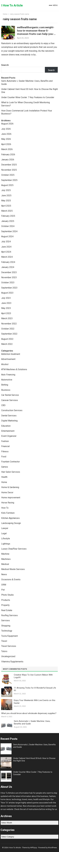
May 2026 (6, 139)
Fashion (5, 441)
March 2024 (7, 257)
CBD (3, 405)
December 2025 (9, 164)
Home (5, 14)
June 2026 (6, 134)
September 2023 (9, 287)
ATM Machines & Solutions (14, 369)
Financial (5, 446)
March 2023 (7, 318)
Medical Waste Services (13, 569)
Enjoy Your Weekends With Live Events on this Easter (34, 701)
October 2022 (7, 328)
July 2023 (6, 298)
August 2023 (7, 292)
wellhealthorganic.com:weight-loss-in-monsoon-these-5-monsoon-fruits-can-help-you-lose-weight (35, 32)
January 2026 (7, 159)
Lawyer (4, 528)
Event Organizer (8, 436)
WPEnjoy (33, 848)
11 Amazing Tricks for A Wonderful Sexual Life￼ (35, 689)
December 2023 (9, 272)
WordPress (52, 848)
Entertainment (7, 431)
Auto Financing (8, 374)
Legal (4, 533)
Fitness (5, 451)
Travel (4, 641)
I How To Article (12, 5)
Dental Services (8, 415)
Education (6, 426)
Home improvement (10, 497)
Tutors (4, 651)
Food (3, 456)
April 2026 (6, 144)
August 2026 (7, 123)
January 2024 (7, 267)
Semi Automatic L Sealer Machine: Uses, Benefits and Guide (32, 722)
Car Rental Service (10, 395)
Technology (6, 630)
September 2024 (9, 231)
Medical (5, 564)
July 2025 (6, 190)
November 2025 (9, 170)
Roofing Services (9, 615)
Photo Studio (7, 595)
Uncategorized (8, 656)
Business (5, 390)
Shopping (5, 625)
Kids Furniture (8, 513)
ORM (3, 584)
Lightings (5, 543)
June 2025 (6, 195)
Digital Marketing (9, 420)
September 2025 (9, 180)
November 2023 (9, 277)
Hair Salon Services (10, 472)
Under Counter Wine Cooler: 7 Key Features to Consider (27, 97)
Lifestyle (5, 538)
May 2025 (6, 200)
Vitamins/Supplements (12, 661)
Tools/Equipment (9, 636)
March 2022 (7, 344)
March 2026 (7, 149)
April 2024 (6, 252)
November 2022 (9, 323)
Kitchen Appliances (10, 518)
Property (5, 605)
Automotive (6, 379)
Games (4, 467)
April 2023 (6, 313)
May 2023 (6, 308)
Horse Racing (7, 502)
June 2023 (6, 303)
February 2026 (8, 154)
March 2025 (7, 211)
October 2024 (7, 226)
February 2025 (8, 216)
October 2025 (7, 175)
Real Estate (6, 610)
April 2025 (6, 205)
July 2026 (6, 129)
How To (5, 508)
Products (5, 600)
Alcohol (4, 364)
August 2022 (7, 339)
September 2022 (9, 333)
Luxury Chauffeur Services (13, 548)
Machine (5, 554)
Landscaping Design (11, 523)
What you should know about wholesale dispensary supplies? (28, 713)
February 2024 (8, 262)
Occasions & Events (10, 579)
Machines (6, 559)
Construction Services (11, 410)
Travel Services (8, 646)
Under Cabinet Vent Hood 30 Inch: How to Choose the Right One (34, 759)
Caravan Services (9, 400)
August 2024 (7, 236)
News (4, 574)
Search (5, 65)
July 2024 (6, 241)
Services (5, 620)
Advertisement (8, 359)
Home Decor (7, 492)
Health (4, 477)
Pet (3, 589)
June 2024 (6, 246)
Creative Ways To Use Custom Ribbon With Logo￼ (33, 676)
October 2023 (7, 282)
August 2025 (7, 185)
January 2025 (7, 221)
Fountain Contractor (10, 461)
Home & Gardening (10, 487)
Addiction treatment (10, 354)
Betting (4, 384)
